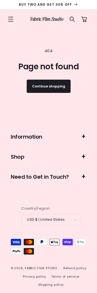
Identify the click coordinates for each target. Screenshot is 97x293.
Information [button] (26, 137)
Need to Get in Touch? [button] (40, 177)
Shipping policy (51, 284)
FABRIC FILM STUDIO (41, 268)
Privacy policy (34, 276)
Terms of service (65, 276)
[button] (11, 19)
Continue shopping (48, 86)
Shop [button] (17, 157)
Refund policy (74, 268)
